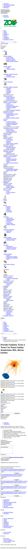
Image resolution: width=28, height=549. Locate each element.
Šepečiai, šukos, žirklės (11, 170)
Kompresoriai (9, 246)
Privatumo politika (7, 503)
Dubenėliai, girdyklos (8, 151)
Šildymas (8, 232)
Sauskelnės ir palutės (11, 107)
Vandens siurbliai (7, 237)
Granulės (8, 206)
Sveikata (5, 274)
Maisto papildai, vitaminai (12, 61)
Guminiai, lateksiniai (11, 121)
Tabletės (8, 209)
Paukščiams (6, 34)
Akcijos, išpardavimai (8, 518)
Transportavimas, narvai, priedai (10, 128)
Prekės (2, 516)
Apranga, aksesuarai (8, 81)
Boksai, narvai (9, 129)
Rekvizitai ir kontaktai (8, 507)
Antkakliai (8, 90)
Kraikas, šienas (6, 293)
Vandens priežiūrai (7, 254)
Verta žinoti (6, 3)
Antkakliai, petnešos (11, 147)
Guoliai (8, 67)
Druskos (8, 255)
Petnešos (8, 89)
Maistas (5, 205)
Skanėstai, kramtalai (10, 60)
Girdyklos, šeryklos (10, 76)
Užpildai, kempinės (10, 224)
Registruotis (6, 16)
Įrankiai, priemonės (10, 97)
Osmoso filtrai (9, 223)
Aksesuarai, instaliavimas (12, 278)
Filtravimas (5, 216)
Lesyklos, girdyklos (10, 192)
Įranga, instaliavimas (8, 310)
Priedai (7, 93)
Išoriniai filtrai (9, 218)
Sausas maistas (9, 57)
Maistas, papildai (7, 184)
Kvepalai (8, 103)
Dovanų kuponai (7, 527)
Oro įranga (5, 245)
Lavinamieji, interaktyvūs (12, 123)
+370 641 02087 (4, 43)
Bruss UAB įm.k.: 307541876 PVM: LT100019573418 (9, 540)
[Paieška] (16, 42)
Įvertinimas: (3, 454)
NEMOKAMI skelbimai (9, 4)
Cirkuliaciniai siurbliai (11, 238)
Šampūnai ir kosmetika (11, 159)
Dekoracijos (9, 283)
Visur (4, 30)
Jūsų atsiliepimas (4, 447)
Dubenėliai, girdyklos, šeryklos (10, 74)
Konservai (8, 141)
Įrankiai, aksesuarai (7, 277)
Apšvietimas (9, 230)
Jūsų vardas (3, 444)
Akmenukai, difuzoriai (11, 247)
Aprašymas (6, 422)
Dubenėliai (8, 75)
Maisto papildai (9, 300)
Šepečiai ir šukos (10, 115)
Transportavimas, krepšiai (9, 175)
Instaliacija (8, 314)
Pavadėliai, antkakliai (8, 146)
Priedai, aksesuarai (10, 148)
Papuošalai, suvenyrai (8, 39)
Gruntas (8, 284)
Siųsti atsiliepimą (4, 460)
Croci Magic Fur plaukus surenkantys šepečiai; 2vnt (12, 470)
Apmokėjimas (6, 6)
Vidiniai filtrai (9, 220)
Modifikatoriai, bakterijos (12, 257)
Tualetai (8, 161)
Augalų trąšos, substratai (9, 264)
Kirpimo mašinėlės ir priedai (12, 117)
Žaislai (4, 120)
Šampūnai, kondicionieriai (12, 106)
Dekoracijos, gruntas (8, 282)
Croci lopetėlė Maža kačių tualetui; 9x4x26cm (11, 475)
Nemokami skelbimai (8, 512)
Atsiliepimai (6, 424)
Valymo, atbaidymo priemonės (13, 110)
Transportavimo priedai (11, 132)
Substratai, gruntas (7, 308)
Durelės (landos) (7, 134)
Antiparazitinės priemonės (12, 114)
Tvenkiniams (9, 211)
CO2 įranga (6, 269)
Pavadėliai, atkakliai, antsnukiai (10, 87)
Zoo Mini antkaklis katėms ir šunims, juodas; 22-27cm (13, 493)
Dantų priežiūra (9, 105)
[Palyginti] (21, 473)
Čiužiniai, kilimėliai (10, 69)
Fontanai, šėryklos (10, 153)
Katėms (5, 33)
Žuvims (5, 35)
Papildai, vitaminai (10, 187)
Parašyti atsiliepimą (5, 442)
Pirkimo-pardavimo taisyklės (9, 502)
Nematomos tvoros (10, 99)
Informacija (3, 497)
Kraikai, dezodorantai (11, 160)
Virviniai (8, 125)
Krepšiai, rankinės (10, 130)
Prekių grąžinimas (7, 504)
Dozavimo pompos (10, 239)
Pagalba (2, 509)
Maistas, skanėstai (7, 56)
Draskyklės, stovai (7, 178)
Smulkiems (5, 37)
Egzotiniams (6, 38)
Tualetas (8, 108)
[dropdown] (1, 1)
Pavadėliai (8, 92)
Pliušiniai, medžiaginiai (11, 124)
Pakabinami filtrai (10, 219)
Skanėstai (8, 142)
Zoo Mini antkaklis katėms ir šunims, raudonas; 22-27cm (13, 482)
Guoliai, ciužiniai (7, 66)
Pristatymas (6, 7)
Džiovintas (8, 210)
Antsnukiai (8, 88)
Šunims (5, 31)
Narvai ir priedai (7, 189)
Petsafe (2, 405)
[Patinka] (20, 473)
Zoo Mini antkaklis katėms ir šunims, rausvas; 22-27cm (13, 487)
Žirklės (7, 116)
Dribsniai (8, 207)
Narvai (7, 191)
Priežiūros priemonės (8, 112)
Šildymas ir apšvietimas (8, 229)
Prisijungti (5, 15)
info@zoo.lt (6, 533)
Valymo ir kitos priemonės (12, 162)
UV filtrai (8, 221)
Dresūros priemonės (7, 96)
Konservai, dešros (10, 58)
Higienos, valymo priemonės (9, 102)
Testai (7, 259)
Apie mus (5, 506)
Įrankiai (8, 279)
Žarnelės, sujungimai (11, 248)
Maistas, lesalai (9, 186)
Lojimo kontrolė (10, 98)
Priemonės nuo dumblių (11, 256)
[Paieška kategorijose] (1, 28)
